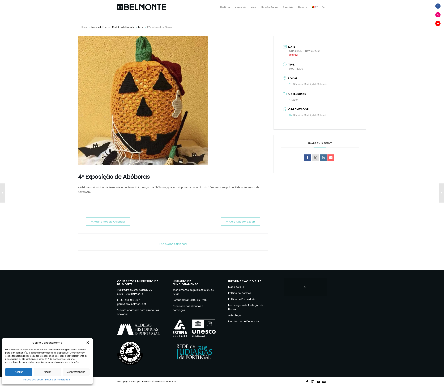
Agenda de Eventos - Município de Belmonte (112, 27)
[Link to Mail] (324, 381)
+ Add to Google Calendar (108, 221)
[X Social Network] (315, 157)
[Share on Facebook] (307, 157)
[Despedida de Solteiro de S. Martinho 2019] (441, 193)
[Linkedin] (323, 157)
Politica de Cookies (239, 293)
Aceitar (19, 371)
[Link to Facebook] (307, 381)
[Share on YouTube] (438, 23)
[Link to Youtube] (318, 381)
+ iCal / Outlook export (240, 221)
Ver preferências (76, 371)
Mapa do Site (236, 287)
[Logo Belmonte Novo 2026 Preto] (141, 7)
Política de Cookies (33, 379)
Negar (47, 371)
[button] (87, 342)
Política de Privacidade (57, 379)
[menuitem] (225, 7)
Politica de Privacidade (241, 299)
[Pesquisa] (323, 7)
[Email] (330, 157)
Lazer (140, 27)
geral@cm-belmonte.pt (131, 304)
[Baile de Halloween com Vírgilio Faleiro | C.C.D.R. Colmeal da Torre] (2, 193)
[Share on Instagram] (438, 14)
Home (84, 27)
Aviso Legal (234, 315)
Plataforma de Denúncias (243, 321)
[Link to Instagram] (312, 381)
